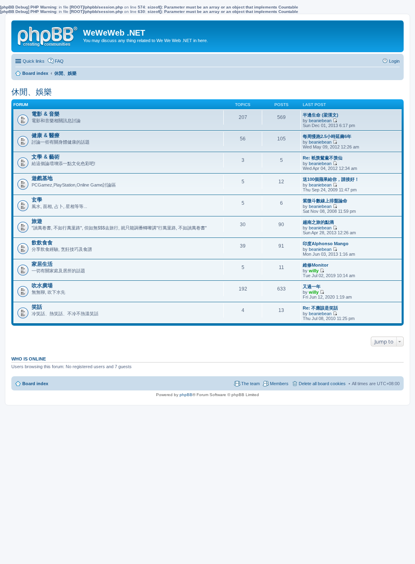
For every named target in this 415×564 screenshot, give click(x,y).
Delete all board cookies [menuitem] (322, 383)
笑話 (37, 307)
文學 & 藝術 (46, 157)
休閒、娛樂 (31, 91)
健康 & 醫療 (46, 135)
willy (314, 270)
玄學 (37, 200)
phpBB (186, 394)
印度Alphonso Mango (326, 243)
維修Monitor (315, 265)
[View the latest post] (335, 120)
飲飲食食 (42, 243)
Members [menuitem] (279, 383)
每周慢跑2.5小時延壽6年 (327, 136)
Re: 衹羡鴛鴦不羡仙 (322, 157)
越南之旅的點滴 (318, 222)
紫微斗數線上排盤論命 (325, 200)
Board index (35, 383)
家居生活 (42, 264)
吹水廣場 (42, 285)
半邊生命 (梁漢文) (320, 114)
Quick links (34, 61)
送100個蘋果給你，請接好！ (331, 179)
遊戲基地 (42, 178)
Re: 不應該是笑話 (320, 307)
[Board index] (48, 34)
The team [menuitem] (250, 383)
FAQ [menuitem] (59, 61)
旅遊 (37, 221)
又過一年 (312, 286)
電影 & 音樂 (46, 114)
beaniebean (320, 120)
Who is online (28, 358)
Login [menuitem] (394, 61)
